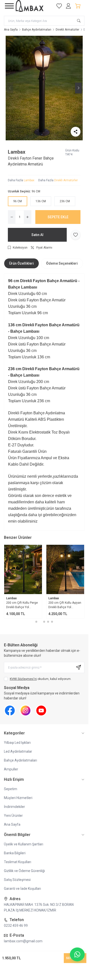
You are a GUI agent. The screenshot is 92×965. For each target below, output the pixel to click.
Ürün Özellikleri (21, 263)
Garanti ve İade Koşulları (22, 889)
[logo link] (33, 6)
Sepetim (10, 789)
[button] (40, 136)
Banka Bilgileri (15, 853)
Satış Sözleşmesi (17, 880)
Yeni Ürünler (13, 816)
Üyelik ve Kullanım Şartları (23, 844)
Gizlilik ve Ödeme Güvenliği (24, 871)
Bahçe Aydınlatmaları (36, 29)
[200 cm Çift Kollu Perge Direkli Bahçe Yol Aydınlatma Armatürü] (23, 569)
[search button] (78, 21)
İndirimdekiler (14, 807)
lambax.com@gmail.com (23, 941)
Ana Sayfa (11, 29)
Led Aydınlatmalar (18, 751)
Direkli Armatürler (67, 29)
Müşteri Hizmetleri (18, 798)
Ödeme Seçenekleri (62, 263)
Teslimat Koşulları (17, 862)
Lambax (16, 152)
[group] (44, 88)
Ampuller (11, 769)
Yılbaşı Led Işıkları (17, 743)
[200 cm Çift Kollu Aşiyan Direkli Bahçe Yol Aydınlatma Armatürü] (65, 569)
